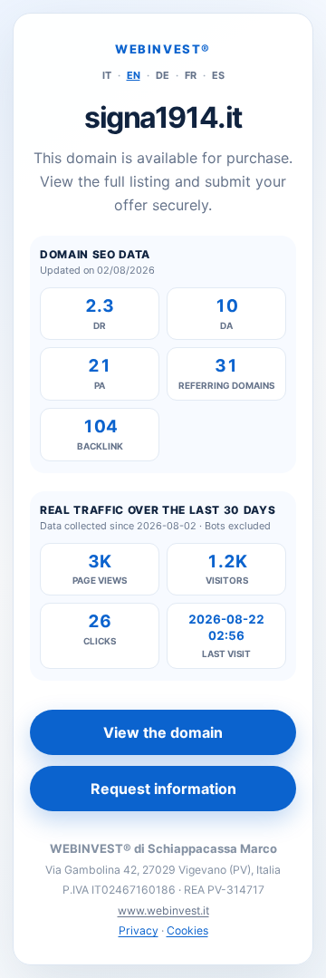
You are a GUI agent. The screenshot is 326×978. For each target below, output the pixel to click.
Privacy (138, 930)
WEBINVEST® (163, 49)
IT (106, 75)
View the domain (163, 732)
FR (191, 75)
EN (133, 75)
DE (162, 75)
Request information (163, 788)
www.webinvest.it (163, 910)
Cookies (187, 930)
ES (218, 75)
